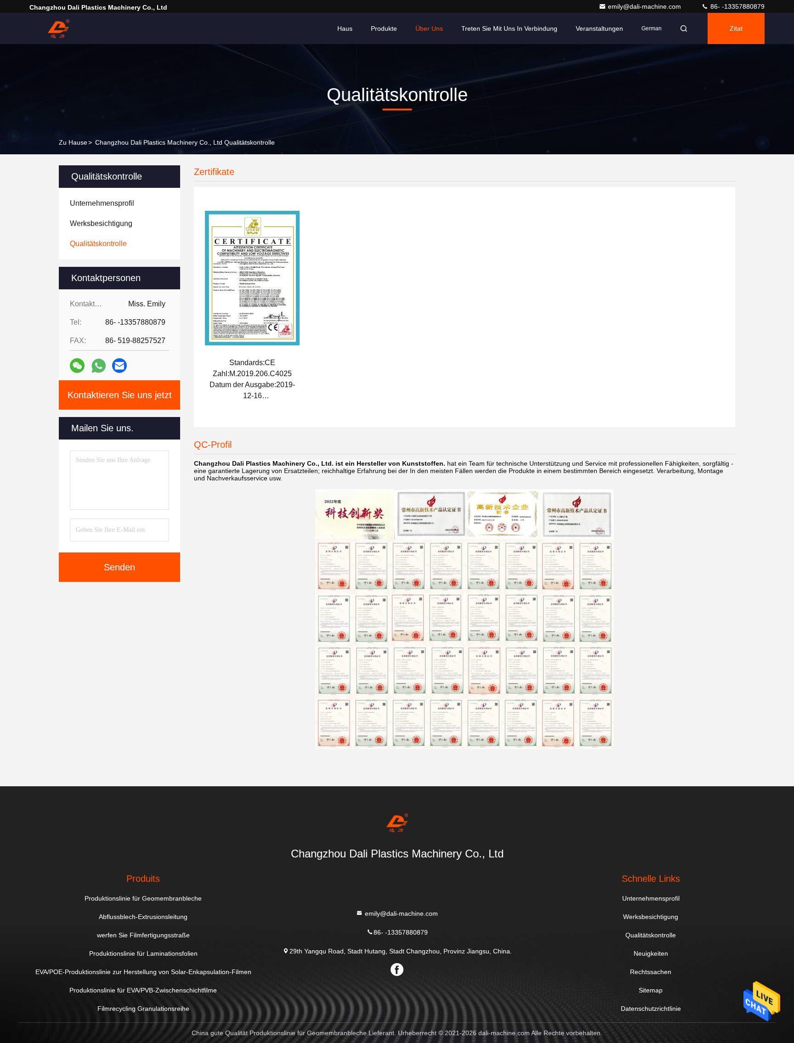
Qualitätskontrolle (650, 935)
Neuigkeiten (651, 953)
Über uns (429, 28)
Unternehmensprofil (651, 898)
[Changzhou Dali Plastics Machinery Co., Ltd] (58, 28)
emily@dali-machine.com (645, 6)
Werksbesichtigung (650, 916)
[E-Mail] (119, 366)
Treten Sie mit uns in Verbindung (509, 28)
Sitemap (651, 990)
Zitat (736, 28)
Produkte (384, 28)
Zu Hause (73, 142)
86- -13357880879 (737, 6)
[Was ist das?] (98, 365)
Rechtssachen (650, 971)
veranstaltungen (599, 28)
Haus (344, 28)
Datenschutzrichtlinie (651, 1008)
